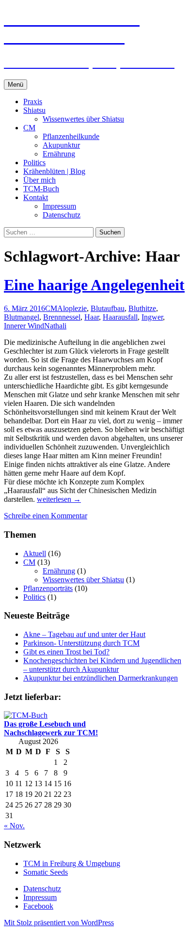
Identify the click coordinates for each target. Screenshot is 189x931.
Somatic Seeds (45, 872)
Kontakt (35, 197)
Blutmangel (21, 317)
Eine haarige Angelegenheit (94, 285)
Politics (34, 162)
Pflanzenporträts (48, 588)
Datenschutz (61, 215)
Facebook (38, 906)
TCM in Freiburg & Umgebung (71, 863)
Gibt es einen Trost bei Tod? (66, 652)
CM (29, 128)
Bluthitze (142, 308)
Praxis (32, 101)
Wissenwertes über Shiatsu (83, 119)
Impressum (59, 206)
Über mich (39, 180)
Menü (15, 84)
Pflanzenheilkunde (71, 136)
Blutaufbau (108, 308)
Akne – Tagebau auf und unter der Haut (84, 634)
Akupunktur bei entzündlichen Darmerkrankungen (100, 678)
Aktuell (34, 553)
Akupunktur (61, 145)
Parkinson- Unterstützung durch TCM (81, 643)
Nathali (55, 326)
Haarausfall (120, 317)
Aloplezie (72, 308)
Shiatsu (34, 110)
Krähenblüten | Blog (54, 171)
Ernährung (59, 154)
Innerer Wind (24, 326)
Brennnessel (61, 317)
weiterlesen (59, 499)
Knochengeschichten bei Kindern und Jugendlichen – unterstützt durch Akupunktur (102, 664)
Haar (91, 317)
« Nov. (14, 826)
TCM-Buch (41, 189)
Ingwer (152, 317)
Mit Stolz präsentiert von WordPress (59, 922)
